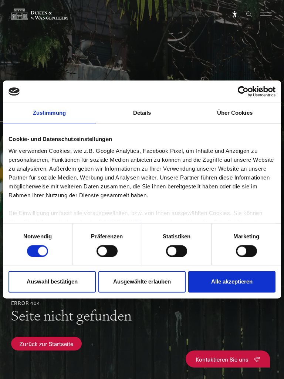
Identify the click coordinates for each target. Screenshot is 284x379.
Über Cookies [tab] (235, 113)
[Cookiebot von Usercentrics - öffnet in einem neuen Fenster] (243, 91)
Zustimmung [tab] (49, 113)
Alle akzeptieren (232, 282)
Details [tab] (142, 113)
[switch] (107, 251)
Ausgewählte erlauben (142, 282)
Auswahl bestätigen (52, 282)
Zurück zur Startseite (46, 344)
